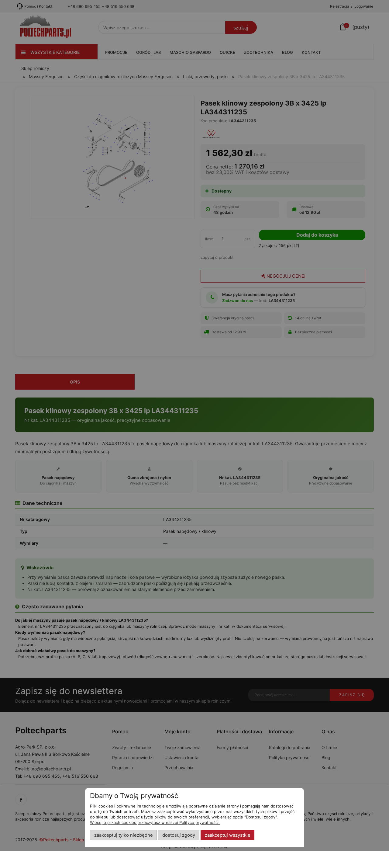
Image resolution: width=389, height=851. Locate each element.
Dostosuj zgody (178, 835)
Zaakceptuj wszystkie (227, 835)
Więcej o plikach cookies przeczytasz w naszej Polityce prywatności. (155, 822)
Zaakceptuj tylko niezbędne (123, 835)
